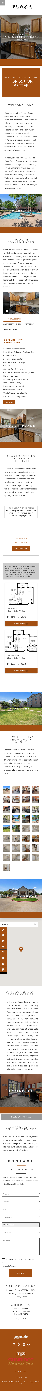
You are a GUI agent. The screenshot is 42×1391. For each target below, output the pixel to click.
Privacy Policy (21, 1371)
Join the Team (21, 1377)
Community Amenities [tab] (12, 319)
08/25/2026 (19, 548)
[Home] (21, 7)
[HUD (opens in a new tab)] (14, 1344)
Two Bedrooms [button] (21, 543)
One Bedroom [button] (21, 539)
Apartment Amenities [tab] (12, 324)
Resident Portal (21, 1117)
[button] (2, 2)
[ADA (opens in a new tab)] (19, 1344)
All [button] (21, 534)
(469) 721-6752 (21, 1318)
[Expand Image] (6, 790)
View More (9, 402)
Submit (20, 1273)
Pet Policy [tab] (29, 324)
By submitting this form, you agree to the (19, 1260)
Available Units (20, 624)
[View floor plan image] (21, 594)
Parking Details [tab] (10, 329)
